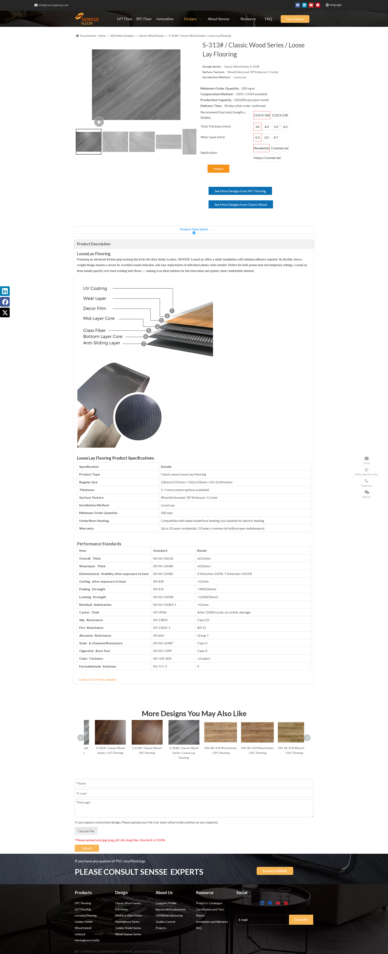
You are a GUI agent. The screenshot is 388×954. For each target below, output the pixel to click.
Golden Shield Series (128, 928)
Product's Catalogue (209, 903)
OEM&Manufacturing (169, 915)
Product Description (194, 229)
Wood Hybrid (83, 928)
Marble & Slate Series (128, 915)
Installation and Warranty (212, 921)
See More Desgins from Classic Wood (241, 204)
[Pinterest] (317, 5)
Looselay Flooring (86, 915)
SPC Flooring (83, 903)
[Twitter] (5, 312)
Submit (87, 848)
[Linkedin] (304, 5)
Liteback (80, 934)
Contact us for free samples (97, 679)
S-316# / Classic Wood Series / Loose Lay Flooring (176, 752)
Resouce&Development (171, 909)
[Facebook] (297, 5)
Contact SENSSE (275, 871)
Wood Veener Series (128, 934)
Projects (161, 928)
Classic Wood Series (128, 903)
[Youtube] (311, 5)
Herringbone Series (127, 921)
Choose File (86, 831)
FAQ (199, 928)
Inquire (218, 168)
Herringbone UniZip (87, 940)
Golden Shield (83, 921)
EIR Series (121, 909)
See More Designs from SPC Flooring (240, 191)
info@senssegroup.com (54, 5)
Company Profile (166, 903)
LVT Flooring (83, 909)
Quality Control (165, 921)
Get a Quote (295, 19)
